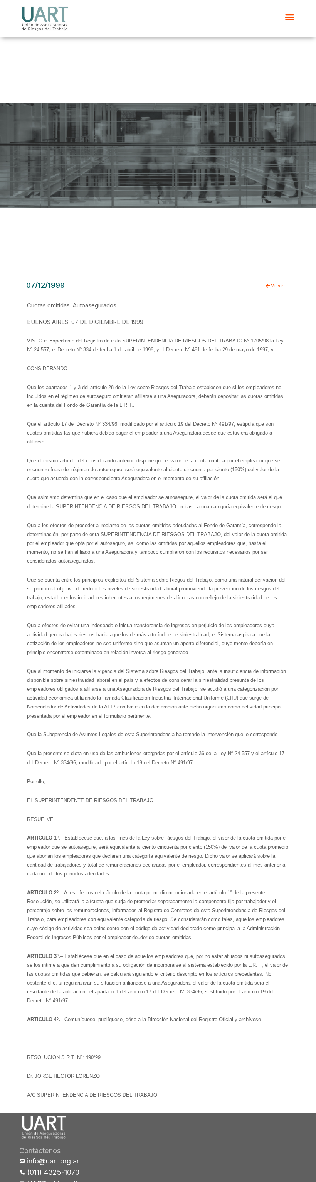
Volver (277, 285)
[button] (289, 17)
